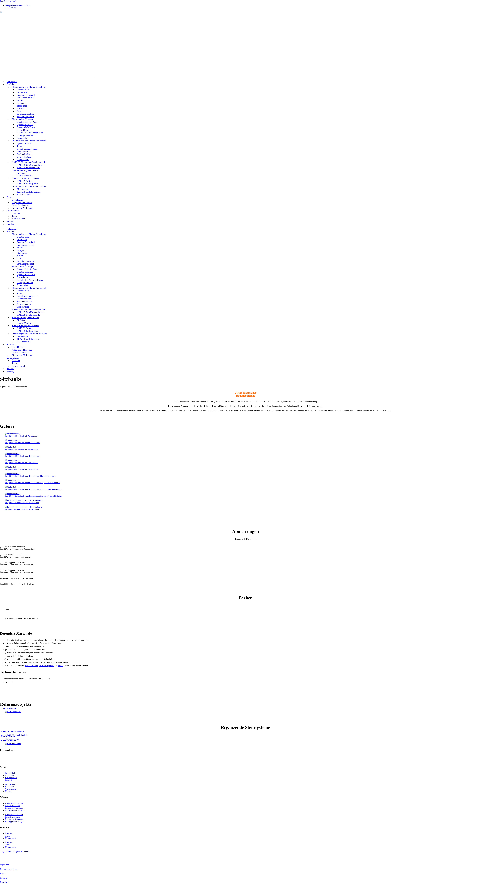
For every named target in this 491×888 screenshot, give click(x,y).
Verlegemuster (11, 777)
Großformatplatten (46, 665)
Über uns (9, 833)
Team (7, 836)
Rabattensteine (23, 194)
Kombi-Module (8, 736)
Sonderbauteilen (31, 665)
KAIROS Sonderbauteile (12, 732)
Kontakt (3, 878)
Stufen (60, 665)
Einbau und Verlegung (22, 208)
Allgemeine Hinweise (14, 803)
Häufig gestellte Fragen (14, 810)
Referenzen (9, 775)
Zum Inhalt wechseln (8, 1)
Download (4, 882)
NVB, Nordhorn (8, 708)
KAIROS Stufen (8, 740)
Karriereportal (18, 218)
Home (2, 873)
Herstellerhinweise (12, 806)
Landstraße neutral (25, 97)
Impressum (4, 865)
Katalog (10, 224)
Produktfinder (10, 773)
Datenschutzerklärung (9, 869)
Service (10, 197)
